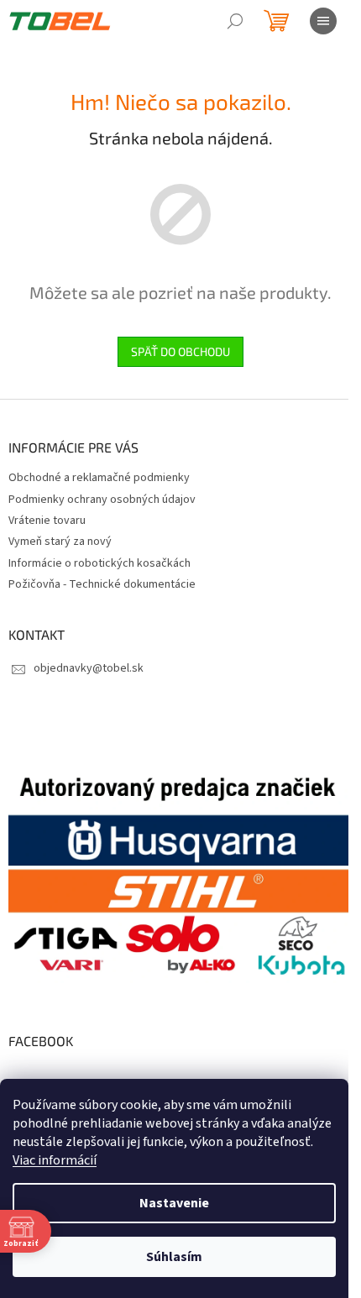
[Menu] (323, 21)
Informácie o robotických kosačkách (99, 563)
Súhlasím (174, 1257)
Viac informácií (55, 1160)
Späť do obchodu (180, 351)
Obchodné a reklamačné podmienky (99, 477)
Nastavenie (174, 1203)
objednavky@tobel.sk (89, 668)
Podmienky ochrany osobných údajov (102, 499)
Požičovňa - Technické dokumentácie (102, 584)
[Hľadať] (235, 21)
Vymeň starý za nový (60, 541)
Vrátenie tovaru (47, 520)
